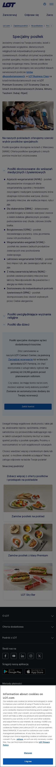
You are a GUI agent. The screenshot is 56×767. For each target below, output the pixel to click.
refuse (20, 739)
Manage (28, 753)
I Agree (28, 761)
